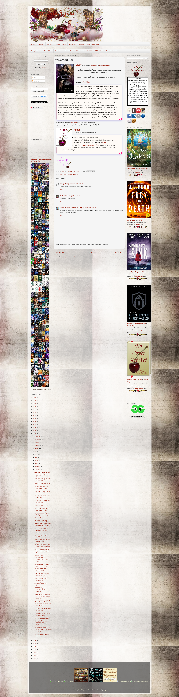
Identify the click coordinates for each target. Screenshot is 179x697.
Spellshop (137, 172)
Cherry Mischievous (53, 13)
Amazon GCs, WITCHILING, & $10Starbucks (42, 614)
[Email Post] (83, 171)
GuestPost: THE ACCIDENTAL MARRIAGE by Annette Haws (41, 558)
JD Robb (139, 220)
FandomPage (68, 51)
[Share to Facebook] (93, 171)
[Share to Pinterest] (94, 171)
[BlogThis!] (89, 171)
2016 (34, 428)
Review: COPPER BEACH (41, 601)
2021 (34, 412)
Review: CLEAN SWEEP (41, 618)
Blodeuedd (62, 196)
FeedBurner (44, 68)
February (37, 467)
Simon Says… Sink (132, 272)
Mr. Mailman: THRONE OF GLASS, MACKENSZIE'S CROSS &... (42, 629)
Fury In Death (131, 220)
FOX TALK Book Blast (40, 518)
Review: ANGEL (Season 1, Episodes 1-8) (41, 579)
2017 (34, 424)
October (37, 442)
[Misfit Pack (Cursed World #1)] (36, 357)
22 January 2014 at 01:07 (76, 184)
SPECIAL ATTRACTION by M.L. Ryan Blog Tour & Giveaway (42, 474)
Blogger (105, 690)
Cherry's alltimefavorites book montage (41, 161)
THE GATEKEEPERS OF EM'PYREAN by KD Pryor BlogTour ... (42, 551)
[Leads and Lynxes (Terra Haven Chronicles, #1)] (47, 324)
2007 (34, 659)
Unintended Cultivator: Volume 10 (136, 324)
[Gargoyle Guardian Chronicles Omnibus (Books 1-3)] (44, 375)
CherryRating (35, 51)
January (37, 470)
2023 (34, 406)
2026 (34, 397)
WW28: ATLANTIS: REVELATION (40, 570)
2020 (34, 415)
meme (61, 174)
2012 (34, 644)
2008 (34, 656)
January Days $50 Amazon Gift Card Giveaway (41, 565)
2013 (34, 641)
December (37, 436)
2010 (34, 650)
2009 (34, 653)
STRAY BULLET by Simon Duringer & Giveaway (42, 514)
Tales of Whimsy (64, 184)
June (36, 454)
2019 (34, 418)
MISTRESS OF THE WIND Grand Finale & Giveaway (42, 545)
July (36, 451)
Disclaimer (72, 44)
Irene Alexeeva (82, 690)
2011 (34, 647)
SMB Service (99, 51)
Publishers (58, 51)
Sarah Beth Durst (141, 168)
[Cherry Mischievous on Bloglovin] (39, 97)
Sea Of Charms (131, 168)
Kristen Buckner (92, 690)
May (36, 457)
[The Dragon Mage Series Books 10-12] (44, 185)
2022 (34, 409)
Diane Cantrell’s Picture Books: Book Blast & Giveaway (42, 524)
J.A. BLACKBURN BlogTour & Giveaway (42, 609)
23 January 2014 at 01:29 (89, 208)
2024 (34, 403)
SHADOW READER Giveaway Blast (40, 584)
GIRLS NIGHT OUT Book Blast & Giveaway (41, 574)
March (37, 464)
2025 (34, 400)
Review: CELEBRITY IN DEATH (41, 635)
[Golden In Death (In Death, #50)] (33, 363)
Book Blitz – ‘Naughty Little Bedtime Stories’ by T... (42, 492)
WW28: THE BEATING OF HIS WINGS (42, 605)
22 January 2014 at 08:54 (73, 196)
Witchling (94, 65)
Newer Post (59, 252)
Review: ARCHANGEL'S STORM (41, 536)
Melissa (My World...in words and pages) (71, 208)
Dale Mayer (142, 272)
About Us (41, 44)
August (37, 448)
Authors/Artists (47, 51)
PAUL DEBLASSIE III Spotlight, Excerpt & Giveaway (41, 530)
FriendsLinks (80, 51)
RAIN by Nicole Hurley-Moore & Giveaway (42, 501)
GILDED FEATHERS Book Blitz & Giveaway (42, 540)
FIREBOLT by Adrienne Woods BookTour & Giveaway (41, 589)
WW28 (89, 51)
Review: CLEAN (39, 505)
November (37, 439)
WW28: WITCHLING (40, 521)
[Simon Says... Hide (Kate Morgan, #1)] (36, 268)
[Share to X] (91, 171)
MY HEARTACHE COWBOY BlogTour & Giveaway (42, 509)
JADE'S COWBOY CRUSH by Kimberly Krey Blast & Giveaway (42, 596)
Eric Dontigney (131, 326)
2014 (34, 434)
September (37, 445)
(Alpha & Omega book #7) (134, 380)
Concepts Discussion (93, 44)
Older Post (119, 252)
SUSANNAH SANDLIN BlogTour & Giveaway (41, 487)
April (36, 460)
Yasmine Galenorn (104, 65)
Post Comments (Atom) (68, 257)
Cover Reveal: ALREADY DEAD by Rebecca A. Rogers (41, 623)
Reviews (81, 44)
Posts (34, 77)
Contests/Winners (111, 51)
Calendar (49, 44)
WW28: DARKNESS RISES (42, 483)
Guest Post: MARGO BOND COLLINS (42, 497)
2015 (34, 431)
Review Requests (61, 44)
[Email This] (87, 171)
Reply (61, 190)
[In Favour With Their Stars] (36, 251)
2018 (34, 421)
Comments (36, 81)
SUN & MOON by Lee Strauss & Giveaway (42, 479)
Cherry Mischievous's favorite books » (41, 389)
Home (32, 44)
